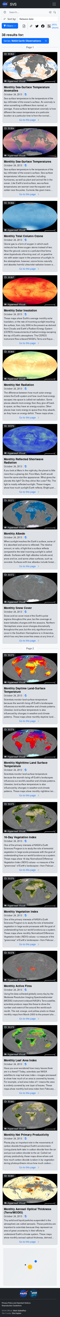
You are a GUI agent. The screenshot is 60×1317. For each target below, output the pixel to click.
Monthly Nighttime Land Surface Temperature (25, 764)
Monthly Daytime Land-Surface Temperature (24, 690)
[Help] (5, 12)
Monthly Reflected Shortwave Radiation (23, 460)
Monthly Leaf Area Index (20, 1060)
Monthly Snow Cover (18, 608)
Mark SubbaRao (19, 1311)
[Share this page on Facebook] (42, 26)
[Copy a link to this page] (31, 26)
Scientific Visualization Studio (13, 4)
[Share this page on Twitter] (37, 26)
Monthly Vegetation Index (21, 911)
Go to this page (27, 119)
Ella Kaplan (16, 1313)
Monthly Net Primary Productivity (26, 1134)
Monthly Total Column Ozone (23, 236)
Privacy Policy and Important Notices (16, 1303)
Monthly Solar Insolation (20, 310)
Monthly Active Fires (18, 985)
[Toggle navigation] (54, 4)
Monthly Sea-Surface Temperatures (27, 161)
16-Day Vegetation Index (20, 837)
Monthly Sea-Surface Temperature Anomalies (27, 88)
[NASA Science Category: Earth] (25, 94)
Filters (10, 25)
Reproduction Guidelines (12, 1306)
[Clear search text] (49, 12)
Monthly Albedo (14, 533)
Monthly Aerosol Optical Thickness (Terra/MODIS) (27, 1210)
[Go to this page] (30, 67)
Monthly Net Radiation (19, 384)
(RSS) (54, 24)
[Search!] (55, 12)
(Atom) (55, 27)
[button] (46, 41)
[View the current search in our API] (24, 26)
